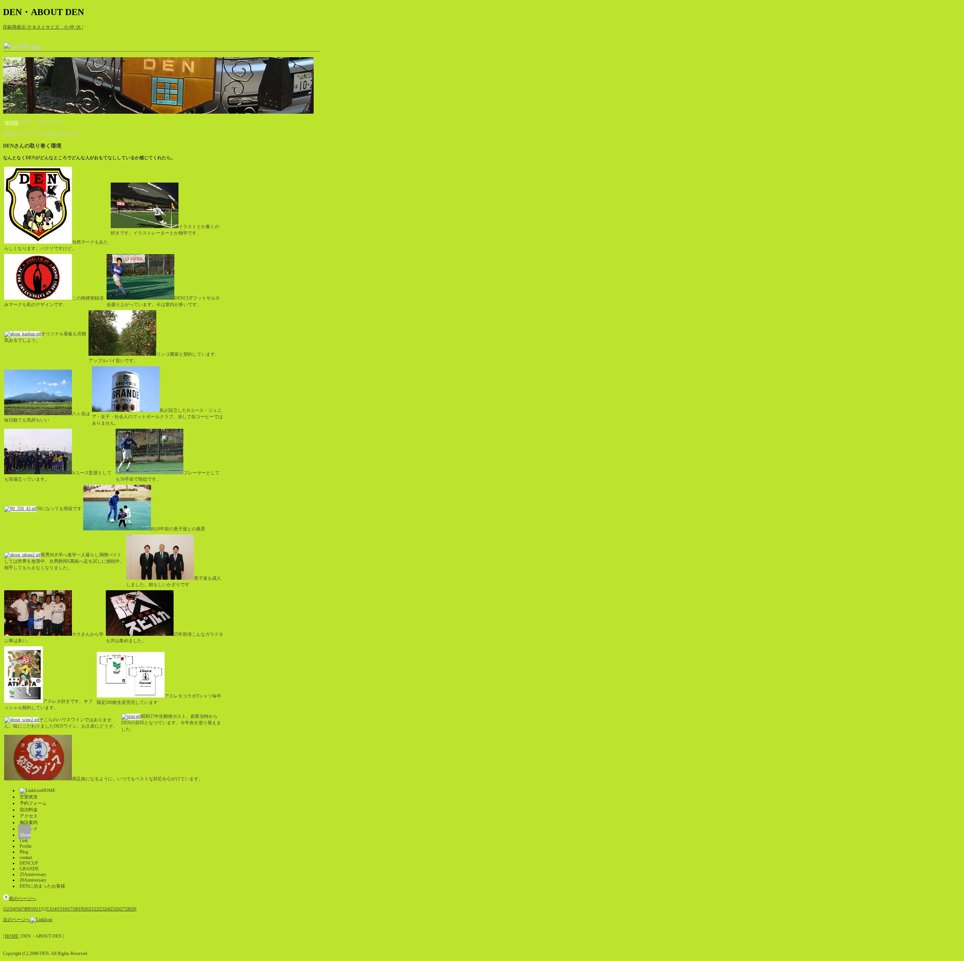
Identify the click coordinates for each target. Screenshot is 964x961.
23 (101, 909)
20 (86, 909)
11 (38, 909)
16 (65, 909)
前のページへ (22, 898)
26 (117, 909)
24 (107, 909)
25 (112, 909)
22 (96, 909)
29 (133, 909)
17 (70, 909)
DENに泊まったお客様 (42, 886)
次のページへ (16, 919)
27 (122, 909)
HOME (11, 122)
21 (91, 909)
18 (75, 909)
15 (59, 909)
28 (128, 909)
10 (33, 909)
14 (54, 909)
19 (80, 909)
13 (49, 909)
